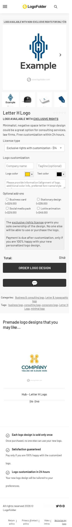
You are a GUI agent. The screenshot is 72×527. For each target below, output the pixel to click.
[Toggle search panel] (56, 6)
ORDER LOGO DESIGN (35, 268)
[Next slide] (60, 55)
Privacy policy (25, 522)
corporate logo (50, 304)
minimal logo (38, 308)
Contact (34, 520)
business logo (15, 304)
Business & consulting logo (29, 297)
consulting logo (32, 304)
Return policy (11, 522)
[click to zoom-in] (36, 55)
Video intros (47, 522)
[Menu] (8, 7)
